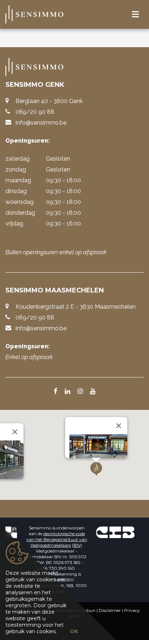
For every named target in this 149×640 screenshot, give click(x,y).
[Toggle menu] (135, 14)
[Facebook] (55, 392)
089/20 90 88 (35, 111)
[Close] (15, 431)
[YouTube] (92, 392)
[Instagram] (80, 392)
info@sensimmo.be (41, 122)
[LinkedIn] (67, 392)
